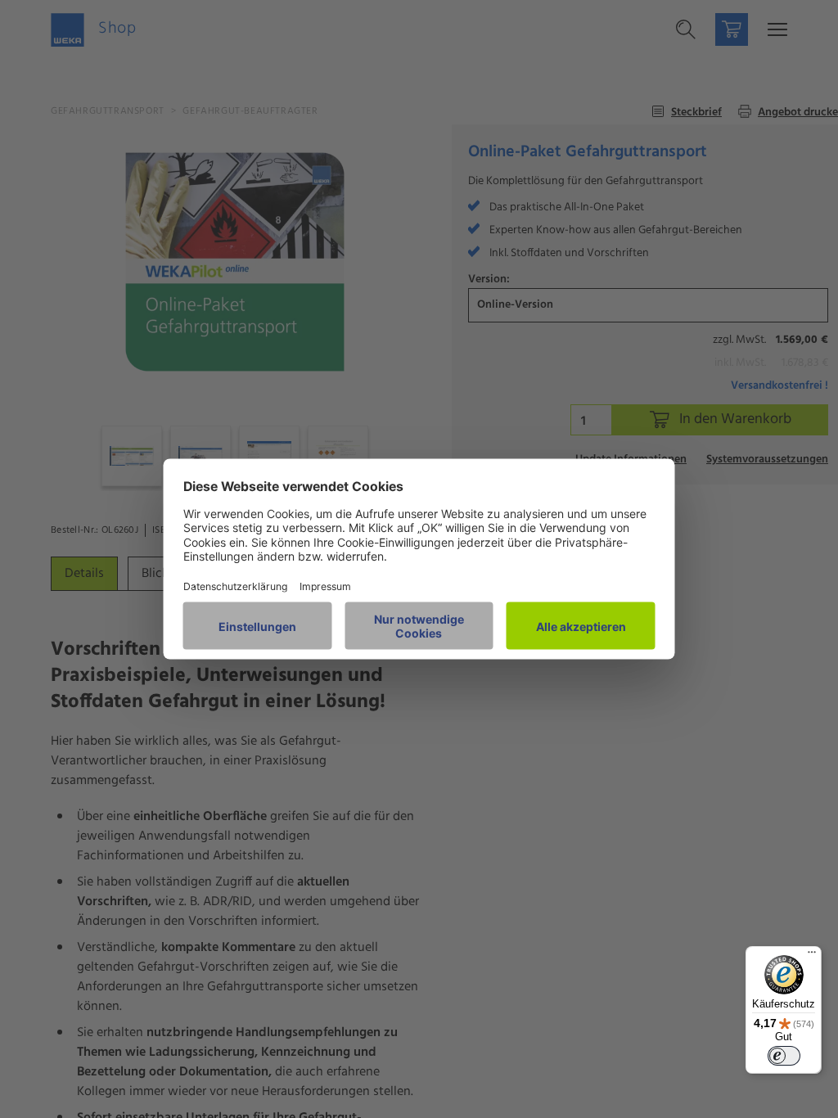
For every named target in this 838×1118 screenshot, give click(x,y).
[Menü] (812, 956)
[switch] (784, 1056)
